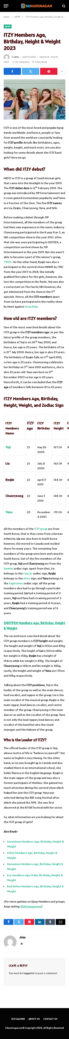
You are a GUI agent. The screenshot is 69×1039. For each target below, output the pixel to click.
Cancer (27, 573)
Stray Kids (31, 306)
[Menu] (6, 6)
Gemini (8, 568)
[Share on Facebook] (12, 71)
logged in (29, 973)
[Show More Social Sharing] (61, 71)
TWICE (8, 262)
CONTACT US (50, 1018)
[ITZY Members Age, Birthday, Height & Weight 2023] (34, 99)
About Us (34, 1018)
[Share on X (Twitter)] (30, 71)
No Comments (22, 62)
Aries (26, 578)
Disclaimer (18, 1018)
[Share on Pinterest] (48, 71)
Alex (16, 56)
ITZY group (40, 529)
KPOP (7, 26)
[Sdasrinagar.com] (36, 6)
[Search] (63, 6)
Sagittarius (16, 583)
